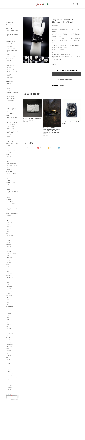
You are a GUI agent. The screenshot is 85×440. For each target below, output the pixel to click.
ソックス (9, 328)
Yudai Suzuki (10, 96)
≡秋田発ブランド (10, 41)
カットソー (9, 222)
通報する (62, 85)
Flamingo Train (11, 48)
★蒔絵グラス (10, 46)
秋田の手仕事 (9, 22)
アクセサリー (10, 306)
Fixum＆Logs (10, 126)
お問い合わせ (11, 373)
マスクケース (10, 295)
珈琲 (8, 353)
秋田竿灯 (9, 67)
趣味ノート (9, 169)
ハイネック (9, 242)
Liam (8, 180)
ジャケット (9, 249)
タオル (8, 322)
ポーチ (8, 339)
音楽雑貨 (9, 350)
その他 (8, 357)
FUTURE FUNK (11, 182)
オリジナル (9, 28)
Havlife (9, 37)
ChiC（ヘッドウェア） (12, 195)
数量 (53, 64)
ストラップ (9, 337)
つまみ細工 (9, 24)
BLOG (9, 371)
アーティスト (9, 81)
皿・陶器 (9, 262)
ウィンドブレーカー (11, 253)
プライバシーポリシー (13, 375)
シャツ (8, 224)
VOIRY (8, 145)
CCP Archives (10, 113)
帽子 (8, 297)
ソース (8, 359)
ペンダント (9, 273)
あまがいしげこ (10, 86)
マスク (8, 293)
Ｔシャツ (9, 226)
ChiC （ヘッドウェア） (12, 71)
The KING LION (11, 98)
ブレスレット (10, 277)
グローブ (9, 324)
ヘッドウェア (10, 331)
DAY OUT (9, 171)
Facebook (10, 387)
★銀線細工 (9, 43)
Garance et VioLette (12, 139)
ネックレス (9, 275)
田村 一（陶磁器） (11, 154)
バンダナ (9, 313)
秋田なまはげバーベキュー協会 (12, 74)
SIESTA (9, 60)
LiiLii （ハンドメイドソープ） (12, 192)
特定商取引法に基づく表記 (13, 378)
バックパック (10, 333)
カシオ (8, 184)
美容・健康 (9, 257)
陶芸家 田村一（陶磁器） (12, 51)
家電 (8, 348)
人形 (8, 266)
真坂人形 (9, 54)
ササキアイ (9, 83)
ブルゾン (9, 251)
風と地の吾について (12, 369)
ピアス (8, 271)
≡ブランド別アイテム (12, 109)
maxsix (9, 199)
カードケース (10, 288)
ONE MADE (10, 201)
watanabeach (10, 100)
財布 (8, 282)
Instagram (10, 385)
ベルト (8, 284)
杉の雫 (8, 63)
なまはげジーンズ (11, 56)
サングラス (9, 342)
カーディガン (10, 235)
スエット (9, 231)
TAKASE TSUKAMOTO (12, 102)
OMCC (8, 178)
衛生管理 (9, 260)
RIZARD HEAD (11, 128)
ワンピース (9, 240)
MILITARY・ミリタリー (12, 120)
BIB (8, 115)
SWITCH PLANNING (12, 122)
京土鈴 (8, 159)
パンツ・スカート (11, 218)
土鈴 (8, 317)
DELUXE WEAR (11, 58)
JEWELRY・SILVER (12, 117)
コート (8, 255)
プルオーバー (10, 237)
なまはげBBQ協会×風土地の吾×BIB (12, 31)
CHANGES (9, 147)
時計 (8, 299)
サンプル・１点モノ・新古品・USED (12, 131)
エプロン (9, 215)
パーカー (9, 244)
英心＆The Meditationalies (12, 93)
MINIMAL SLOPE (11, 69)
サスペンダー (10, 286)
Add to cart (66, 74)
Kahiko (9, 134)
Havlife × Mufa (11, 105)
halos (8, 90)
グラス (8, 264)
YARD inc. (9, 187)
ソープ (8, 315)
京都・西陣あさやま (11, 163)
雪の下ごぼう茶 (10, 65)
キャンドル (9, 346)
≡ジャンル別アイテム (12, 213)
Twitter (9, 389)
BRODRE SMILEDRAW (12, 143)
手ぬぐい (9, 355)
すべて (28, 148)
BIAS (8, 88)
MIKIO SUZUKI (11, 203)
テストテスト (10, 77)
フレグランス (10, 344)
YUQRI (9, 161)
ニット (8, 220)
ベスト (8, 233)
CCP (8, 111)
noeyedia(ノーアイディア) (12, 166)
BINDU (9, 136)
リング (8, 280)
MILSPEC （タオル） (12, 173)
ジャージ (9, 246)
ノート (8, 308)
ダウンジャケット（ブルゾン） (12, 362)
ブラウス (9, 229)
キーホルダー (10, 291)
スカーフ (9, 311)
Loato (8, 189)
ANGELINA (10, 141)
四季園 (8, 197)
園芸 (8, 319)
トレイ (8, 268)
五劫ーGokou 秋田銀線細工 (12, 35)
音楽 (8, 302)
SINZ (8, 175)
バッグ (8, 335)
